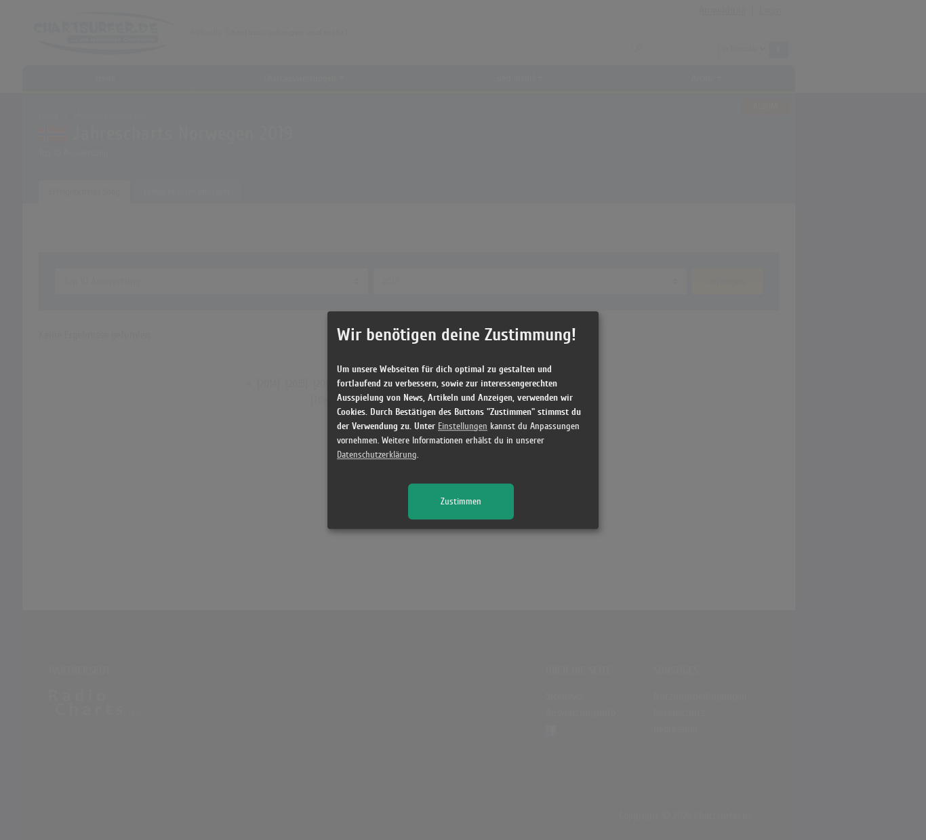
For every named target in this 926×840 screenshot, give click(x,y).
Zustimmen (461, 501)
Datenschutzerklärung (377, 454)
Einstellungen (462, 426)
